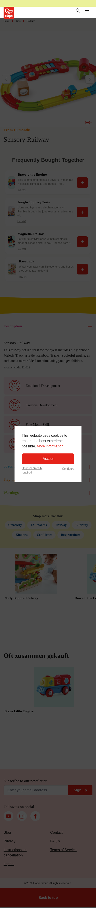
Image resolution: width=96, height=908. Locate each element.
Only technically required (32, 470)
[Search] (78, 10)
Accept (48, 459)
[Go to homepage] (9, 13)
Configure (68, 468)
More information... (51, 446)
